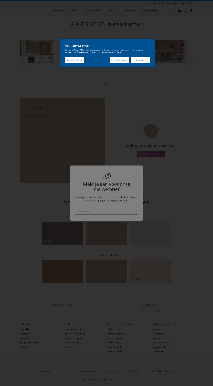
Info (119, 52)
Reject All (140, 60)
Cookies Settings (74, 60)
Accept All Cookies (119, 60)
